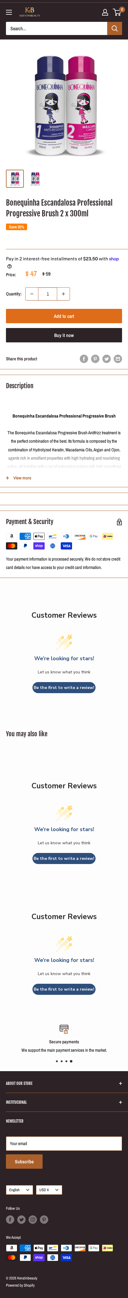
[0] (117, 12)
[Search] (114, 28)
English (14, 1189)
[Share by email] (118, 358)
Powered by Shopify (20, 1285)
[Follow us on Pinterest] (44, 1219)
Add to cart (64, 316)
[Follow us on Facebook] (10, 1219)
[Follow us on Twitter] (21, 1219)
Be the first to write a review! (64, 687)
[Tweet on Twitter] (106, 358)
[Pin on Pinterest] (95, 358)
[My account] (105, 12)
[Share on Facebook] (84, 358)
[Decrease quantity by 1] (32, 294)
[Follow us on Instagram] (33, 1219)
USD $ (44, 1189)
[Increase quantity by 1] (63, 294)
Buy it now (64, 335)
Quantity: (14, 294)
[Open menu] (9, 12)
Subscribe (24, 1161)
